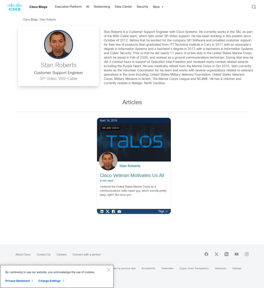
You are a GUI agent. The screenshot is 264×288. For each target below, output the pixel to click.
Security (142, 6)
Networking (102, 6)
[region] (57, 276)
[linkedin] (226, 254)
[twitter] (216, 254)
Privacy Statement (17, 280)
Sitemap (236, 268)
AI (87, 6)
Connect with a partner (87, 255)
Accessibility (148, 268)
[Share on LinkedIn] (103, 211)
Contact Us (43, 255)
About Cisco (23, 255)
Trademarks (167, 268)
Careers (61, 255)
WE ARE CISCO (110, 128)
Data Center (123, 6)
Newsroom (220, 268)
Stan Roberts (129, 166)
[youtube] (236, 254)
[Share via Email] (120, 211)
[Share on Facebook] (114, 211)
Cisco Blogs (38, 7)
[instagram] (247, 254)
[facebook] (206, 254)
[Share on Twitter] (109, 211)
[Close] (109, 270)
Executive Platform (68, 6)
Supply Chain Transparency (194, 268)
